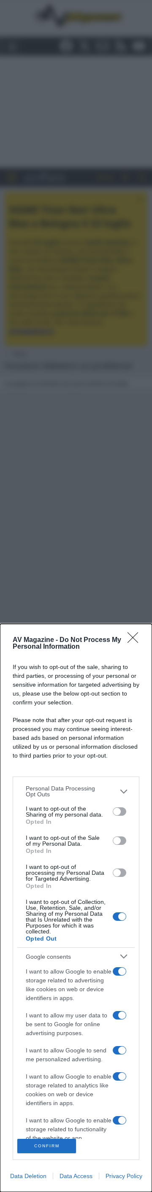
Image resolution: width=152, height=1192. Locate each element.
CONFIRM (47, 1145)
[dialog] (76, 908)
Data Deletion (28, 1176)
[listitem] (76, 791)
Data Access (76, 1176)
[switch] (119, 811)
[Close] (136, 640)
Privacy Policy (124, 1176)
